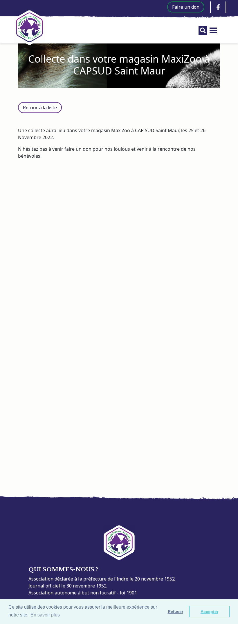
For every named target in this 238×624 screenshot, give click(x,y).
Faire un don (185, 7)
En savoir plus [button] (45, 614)
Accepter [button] (209, 611)
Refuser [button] (175, 611)
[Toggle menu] (213, 30)
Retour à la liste (40, 107)
